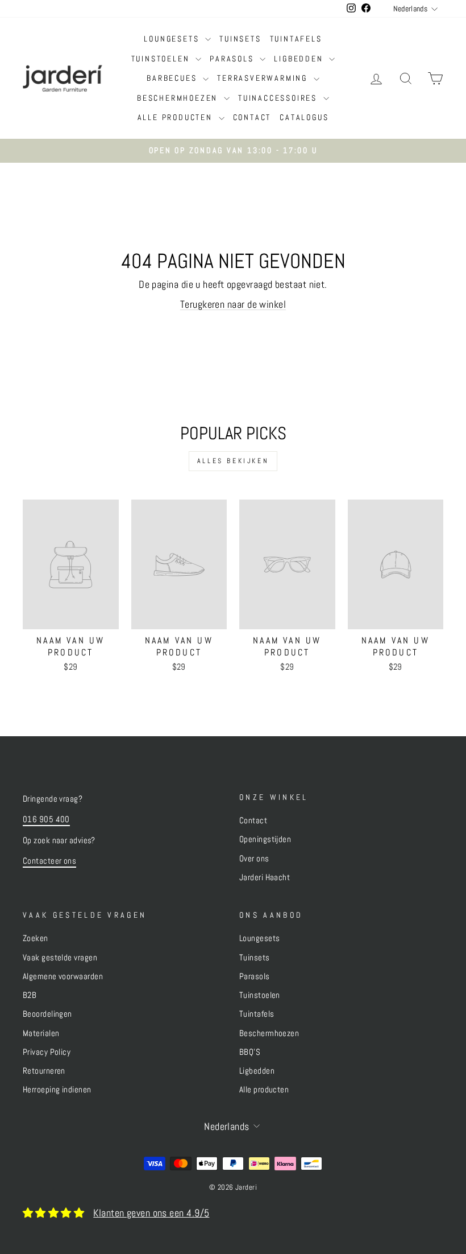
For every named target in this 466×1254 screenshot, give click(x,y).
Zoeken (35, 938)
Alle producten (177, 117)
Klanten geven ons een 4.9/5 (151, 1212)
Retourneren (44, 1070)
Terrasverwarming (264, 78)
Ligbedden (300, 58)
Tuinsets (240, 39)
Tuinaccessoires (279, 98)
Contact (252, 117)
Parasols (233, 58)
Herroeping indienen (57, 1089)
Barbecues (173, 78)
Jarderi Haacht (264, 877)
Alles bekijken (233, 460)
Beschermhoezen (179, 98)
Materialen (41, 1033)
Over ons (254, 858)
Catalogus (304, 117)
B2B (29, 995)
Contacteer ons (49, 861)
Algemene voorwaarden (63, 976)
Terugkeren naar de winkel (233, 304)
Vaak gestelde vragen (60, 957)
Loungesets (173, 39)
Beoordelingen (47, 1014)
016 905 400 (46, 819)
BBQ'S (249, 1052)
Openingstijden (265, 839)
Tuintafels (296, 39)
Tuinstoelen (162, 58)
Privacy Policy (46, 1052)
